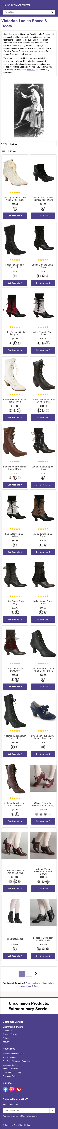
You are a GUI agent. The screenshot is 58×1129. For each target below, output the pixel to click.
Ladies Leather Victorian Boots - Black (43, 400)
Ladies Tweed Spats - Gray (15, 602)
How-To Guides (9, 1057)
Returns (6, 1038)
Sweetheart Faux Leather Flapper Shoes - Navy (43, 737)
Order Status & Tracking (13, 1026)
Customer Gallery (10, 1076)
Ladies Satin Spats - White (15, 535)
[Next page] (36, 974)
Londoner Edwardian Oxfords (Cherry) (15, 871)
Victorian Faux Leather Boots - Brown (15, 804)
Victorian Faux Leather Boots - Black (15, 737)
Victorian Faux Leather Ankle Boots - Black (43, 669)
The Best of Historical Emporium (16, 1061)
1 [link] (22, 973)
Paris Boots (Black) (15, 939)
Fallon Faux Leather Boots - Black (14, 266)
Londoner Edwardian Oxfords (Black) (43, 939)
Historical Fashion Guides (14, 1053)
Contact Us (7, 1030)
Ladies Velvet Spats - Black (43, 602)
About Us (7, 1041)
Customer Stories (10, 1064)
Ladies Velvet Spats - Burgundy (15, 669)
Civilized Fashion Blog (12, 1072)
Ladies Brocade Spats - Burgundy (15, 333)
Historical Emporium (16, 4)
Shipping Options (10, 1034)
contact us (31, 69)
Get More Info (14, 215)
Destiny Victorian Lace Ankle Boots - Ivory (15, 198)
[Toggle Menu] (53, 5)
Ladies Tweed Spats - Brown (43, 535)
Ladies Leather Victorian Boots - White (15, 400)
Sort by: (4, 144)
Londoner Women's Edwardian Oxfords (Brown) (43, 871)
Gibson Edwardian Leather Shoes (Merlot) (43, 804)
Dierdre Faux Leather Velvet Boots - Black (43, 198)
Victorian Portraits (10, 1068)
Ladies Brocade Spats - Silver (43, 333)
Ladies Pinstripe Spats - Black (43, 468)
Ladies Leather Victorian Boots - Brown (15, 468)
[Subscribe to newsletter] (52, 1110)
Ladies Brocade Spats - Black (43, 266)
